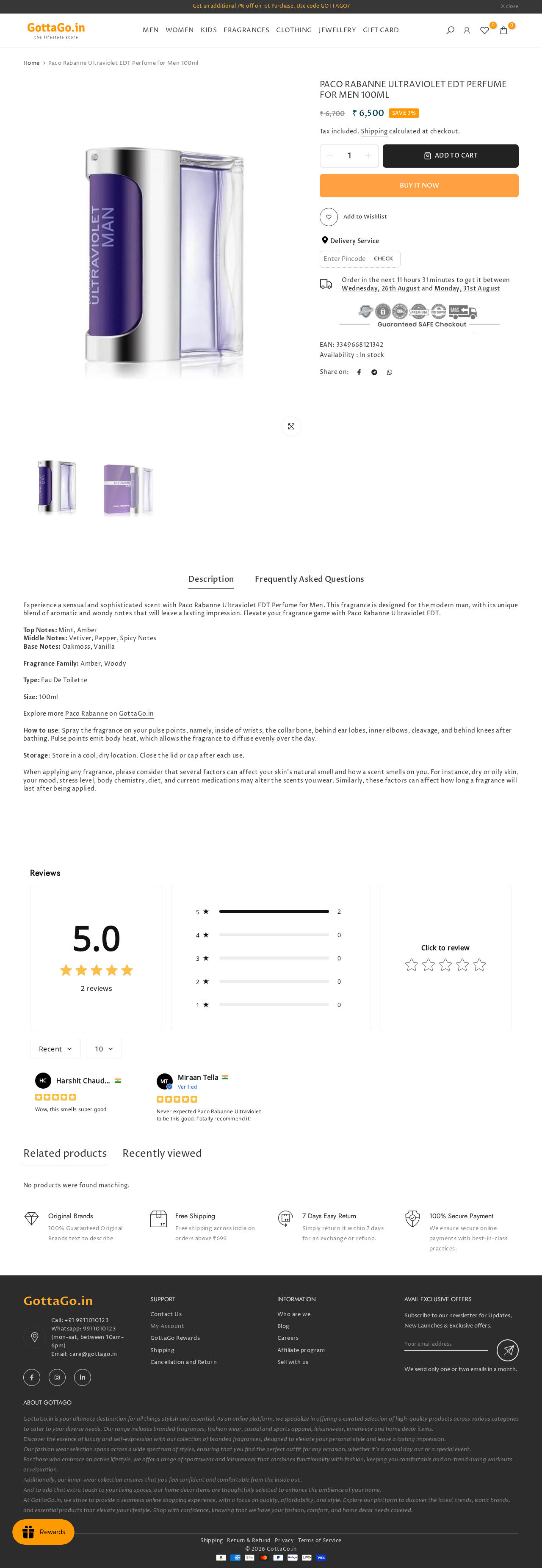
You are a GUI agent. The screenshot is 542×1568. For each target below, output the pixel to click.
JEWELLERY (337, 30)
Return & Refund (249, 1540)
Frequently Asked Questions (309, 579)
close (34, 6)
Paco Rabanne (86, 714)
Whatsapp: (67, 1329)
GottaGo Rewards (175, 1338)
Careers (288, 1338)
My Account (167, 1326)
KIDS (209, 30)
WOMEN (180, 30)
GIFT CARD (381, 30)
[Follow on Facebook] (31, 1377)
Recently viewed (162, 1154)
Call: (57, 1320)
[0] (484, 30)
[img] (96, 972)
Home (31, 63)
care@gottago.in (93, 1354)
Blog (283, 1326)
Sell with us (293, 1362)
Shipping (374, 131)
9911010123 (99, 1329)
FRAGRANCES (246, 30)
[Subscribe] (508, 1350)
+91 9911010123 (86, 1320)
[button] (271, 911)
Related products (65, 1154)
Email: (60, 1354)
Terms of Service (319, 1540)
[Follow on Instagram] (57, 1377)
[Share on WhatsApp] (389, 372)
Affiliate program (301, 1350)
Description (211, 579)
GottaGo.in (136, 714)
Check (383, 258)
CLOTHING (294, 30)
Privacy (284, 1540)
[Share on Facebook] (359, 372)
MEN (150, 30)
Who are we (293, 1314)
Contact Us (166, 1314)
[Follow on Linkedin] (82, 1377)
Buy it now (419, 185)
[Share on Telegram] (374, 372)
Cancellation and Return (183, 1362)
